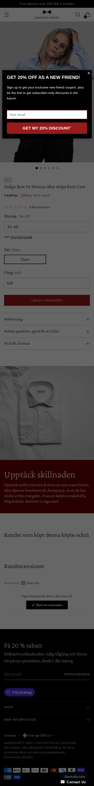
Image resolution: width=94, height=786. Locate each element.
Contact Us (75, 782)
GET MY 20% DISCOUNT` (47, 128)
